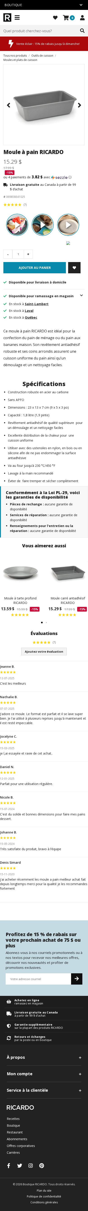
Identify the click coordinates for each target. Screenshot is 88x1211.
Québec (31, 317)
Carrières (13, 1152)
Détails (44, 1002)
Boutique (13, 1125)
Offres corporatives (21, 1146)
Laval (29, 311)
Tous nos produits (15, 56)
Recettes (13, 1119)
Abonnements (17, 1139)
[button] (44, 177)
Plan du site (44, 1191)
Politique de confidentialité (44, 1196)
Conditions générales (44, 1202)
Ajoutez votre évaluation (44, 651)
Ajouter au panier (35, 267)
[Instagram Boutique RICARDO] (30, 1165)
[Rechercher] (82, 31)
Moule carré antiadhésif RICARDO (68, 600)
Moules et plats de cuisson (20, 60)
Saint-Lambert (37, 304)
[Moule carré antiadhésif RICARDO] (67, 572)
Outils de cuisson (42, 56)
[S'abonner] (76, 979)
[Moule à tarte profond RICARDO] (20, 572)
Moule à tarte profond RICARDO (20, 600)
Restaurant (15, 1132)
